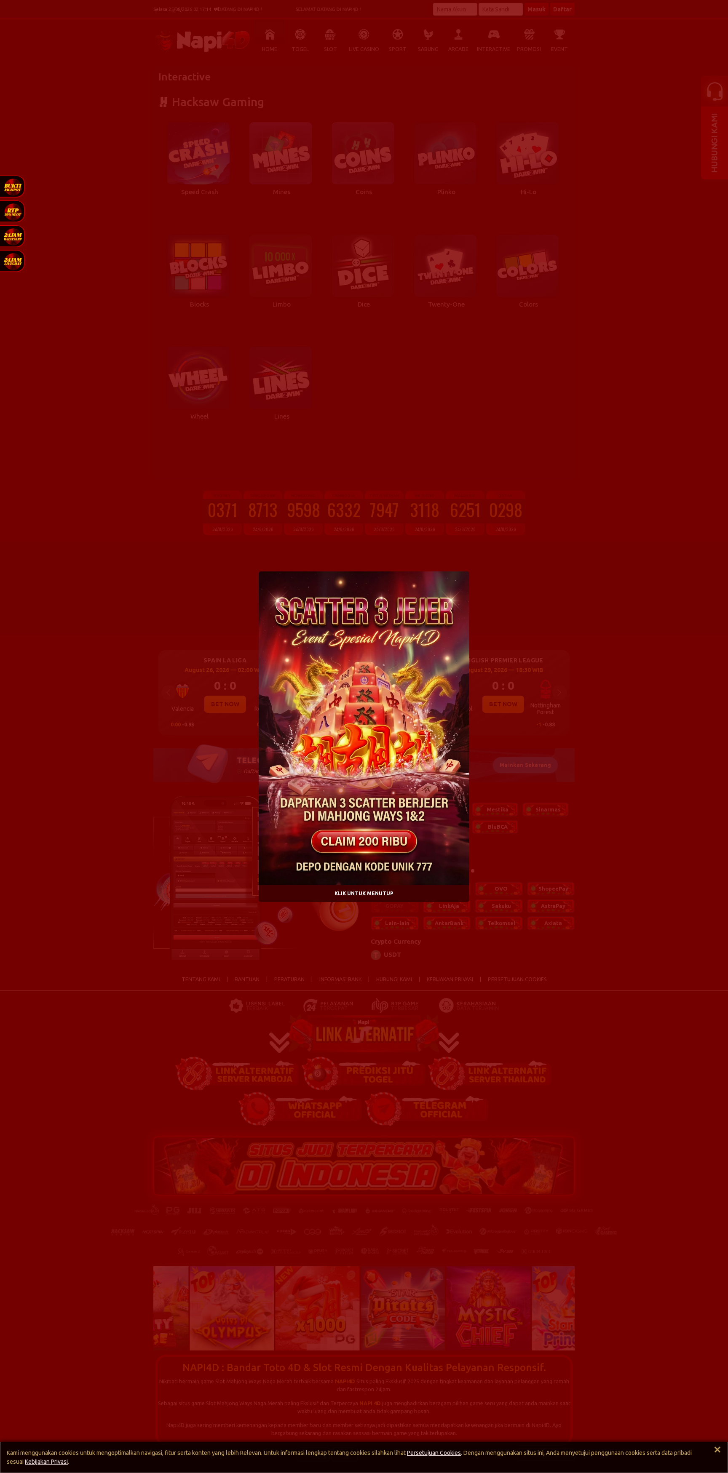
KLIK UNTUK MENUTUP (364, 893)
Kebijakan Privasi (46, 1461)
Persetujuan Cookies (434, 1452)
